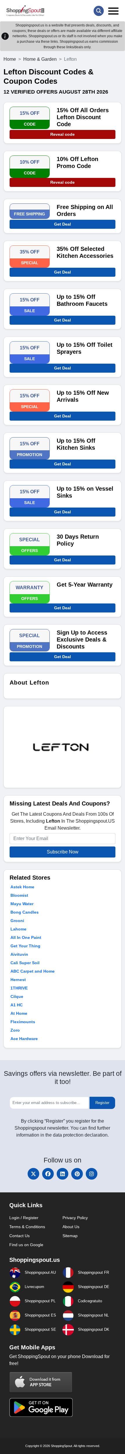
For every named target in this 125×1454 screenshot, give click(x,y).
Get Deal (62, 224)
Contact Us (19, 1235)
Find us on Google (26, 1244)
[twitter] (33, 1174)
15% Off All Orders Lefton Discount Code (83, 117)
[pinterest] (77, 1174)
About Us (71, 1226)
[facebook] (48, 1174)
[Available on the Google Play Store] (41, 1406)
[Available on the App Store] (41, 1382)
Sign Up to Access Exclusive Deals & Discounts (82, 639)
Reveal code (62, 134)
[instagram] (91, 1174)
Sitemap (70, 1235)
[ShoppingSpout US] (25, 10)
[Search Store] (99, 11)
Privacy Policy (75, 1217)
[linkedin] (62, 1174)
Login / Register (23, 1217)
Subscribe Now (62, 851)
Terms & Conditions (27, 1226)
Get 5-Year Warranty (84, 584)
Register (102, 1103)
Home (9, 59)
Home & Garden (40, 59)
